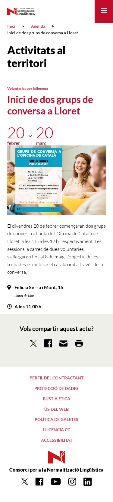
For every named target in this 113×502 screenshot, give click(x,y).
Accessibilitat (56, 440)
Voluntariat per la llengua (27, 88)
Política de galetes (56, 419)
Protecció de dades (56, 388)
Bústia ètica (56, 398)
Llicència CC (56, 429)
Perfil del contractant (56, 377)
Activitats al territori (36, 56)
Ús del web (56, 409)
